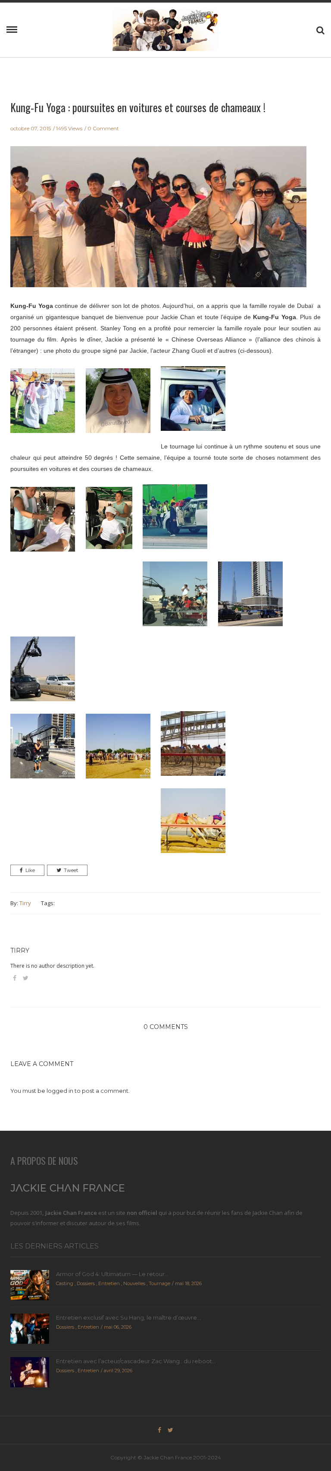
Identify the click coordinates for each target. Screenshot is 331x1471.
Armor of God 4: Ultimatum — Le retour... (112, 1273)
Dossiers (86, 1283)
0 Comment (103, 128)
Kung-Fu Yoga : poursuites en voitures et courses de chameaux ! (137, 107)
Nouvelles (134, 1283)
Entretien (109, 1283)
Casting (64, 1283)
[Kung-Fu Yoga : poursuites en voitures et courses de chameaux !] (158, 222)
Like (30, 870)
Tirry (25, 903)
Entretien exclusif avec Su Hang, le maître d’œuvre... (128, 1317)
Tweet (71, 870)
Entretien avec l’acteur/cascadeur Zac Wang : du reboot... (136, 1361)
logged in (60, 1090)
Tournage (159, 1283)
